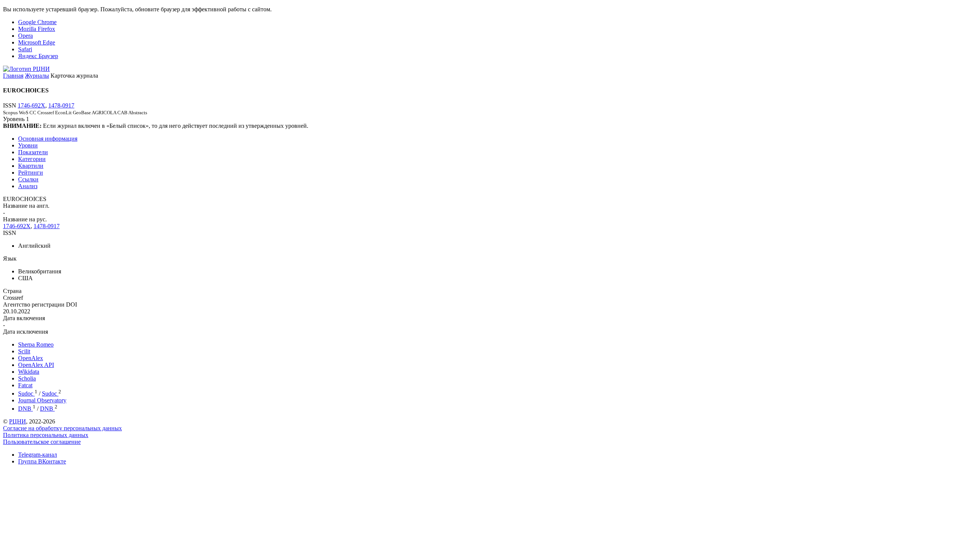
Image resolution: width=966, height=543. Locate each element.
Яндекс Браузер (38, 56)
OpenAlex (30, 358)
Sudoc (26, 393)
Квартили (30, 166)
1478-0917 (61, 105)
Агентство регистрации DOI (40, 304)
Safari (25, 49)
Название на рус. (25, 219)
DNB (25, 408)
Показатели (33, 152)
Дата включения (24, 318)
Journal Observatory (42, 400)
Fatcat (25, 385)
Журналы (37, 75)
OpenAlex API (36, 365)
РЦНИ (17, 421)
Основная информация (47, 138)
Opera (25, 35)
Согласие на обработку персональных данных (62, 428)
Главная (13, 75)
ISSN (9, 233)
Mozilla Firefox (36, 29)
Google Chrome (37, 22)
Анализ (27, 186)
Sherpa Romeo (36, 344)
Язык (10, 258)
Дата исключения (25, 331)
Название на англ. (26, 205)
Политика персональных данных (45, 435)
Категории (32, 159)
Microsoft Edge (36, 42)
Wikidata (28, 371)
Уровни (28, 145)
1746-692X (31, 105)
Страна (12, 291)
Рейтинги (30, 172)
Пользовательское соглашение (42, 442)
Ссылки (28, 179)
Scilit (24, 351)
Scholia (27, 378)
